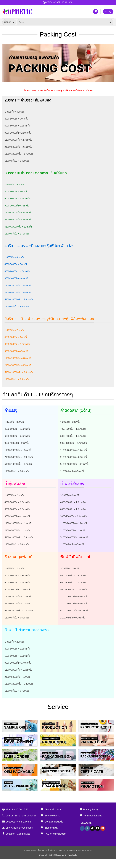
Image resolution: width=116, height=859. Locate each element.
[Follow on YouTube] (102, 828)
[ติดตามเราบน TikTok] (92, 828)
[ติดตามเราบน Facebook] (82, 828)
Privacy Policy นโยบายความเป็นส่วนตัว (40, 850)
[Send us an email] (97, 828)
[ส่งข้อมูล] (110, 22)
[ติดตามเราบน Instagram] (87, 828)
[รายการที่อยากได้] (95, 11)
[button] (108, 11)
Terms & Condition (66, 850)
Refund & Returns (84, 850)
